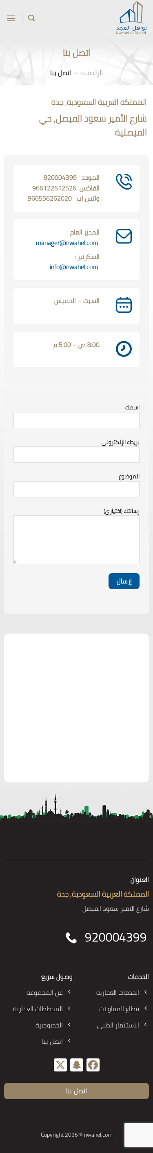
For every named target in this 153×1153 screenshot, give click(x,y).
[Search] (31, 18)
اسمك (132, 407)
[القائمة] (11, 18)
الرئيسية (92, 72)
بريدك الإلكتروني (121, 442)
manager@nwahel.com (67, 242)
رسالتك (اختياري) (122, 511)
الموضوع (129, 476)
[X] (60, 1065)
